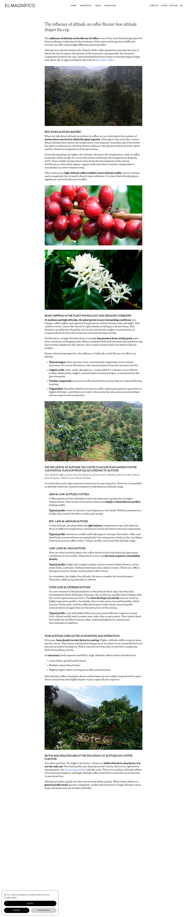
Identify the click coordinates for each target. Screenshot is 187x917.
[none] (181, 5)
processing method (75, 769)
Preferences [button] (44, 910)
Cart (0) (154, 5)
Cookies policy (10, 898)
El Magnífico (20, 5)
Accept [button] (30, 903)
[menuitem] (181, 5)
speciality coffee (105, 60)
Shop (73, 5)
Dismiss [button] (16, 910)
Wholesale (110, 5)
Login (164, 5)
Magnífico (86, 5)
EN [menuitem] (181, 5)
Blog (98, 5)
